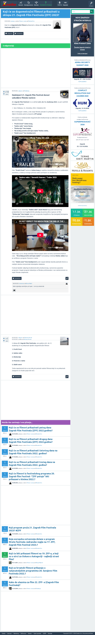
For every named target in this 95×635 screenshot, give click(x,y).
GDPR (44, 633)
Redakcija (26, 90)
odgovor (20, 90)
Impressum (77, 200)
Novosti (20, 5)
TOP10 (60, 5)
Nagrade (65, 5)
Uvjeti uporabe (37, 633)
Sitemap (50, 633)
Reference (23, 633)
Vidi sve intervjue (82, 53)
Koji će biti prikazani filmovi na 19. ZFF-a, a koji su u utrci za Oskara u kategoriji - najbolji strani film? (34, 556)
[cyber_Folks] (82, 185)
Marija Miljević (39, 562)
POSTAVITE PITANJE (46, 5)
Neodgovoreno (28, 5)
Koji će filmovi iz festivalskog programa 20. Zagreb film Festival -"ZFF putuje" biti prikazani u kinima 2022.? (32, 476)
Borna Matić (29, 283)
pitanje (12, 21)
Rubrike (36, 5)
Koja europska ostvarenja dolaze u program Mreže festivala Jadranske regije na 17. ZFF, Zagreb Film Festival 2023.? (32, 542)
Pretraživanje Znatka (82, 205)
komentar (21, 283)
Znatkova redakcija (85, 200)
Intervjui (9, 633)
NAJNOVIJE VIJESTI (82, 196)
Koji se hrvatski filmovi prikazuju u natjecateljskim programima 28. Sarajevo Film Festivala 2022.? (33, 570)
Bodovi (30, 633)
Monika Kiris (31, 21)
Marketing (16, 633)
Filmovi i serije (22, 21)
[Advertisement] (35, 68)
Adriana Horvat (28, 337)
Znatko (3, 633)
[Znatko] (9, 3)
